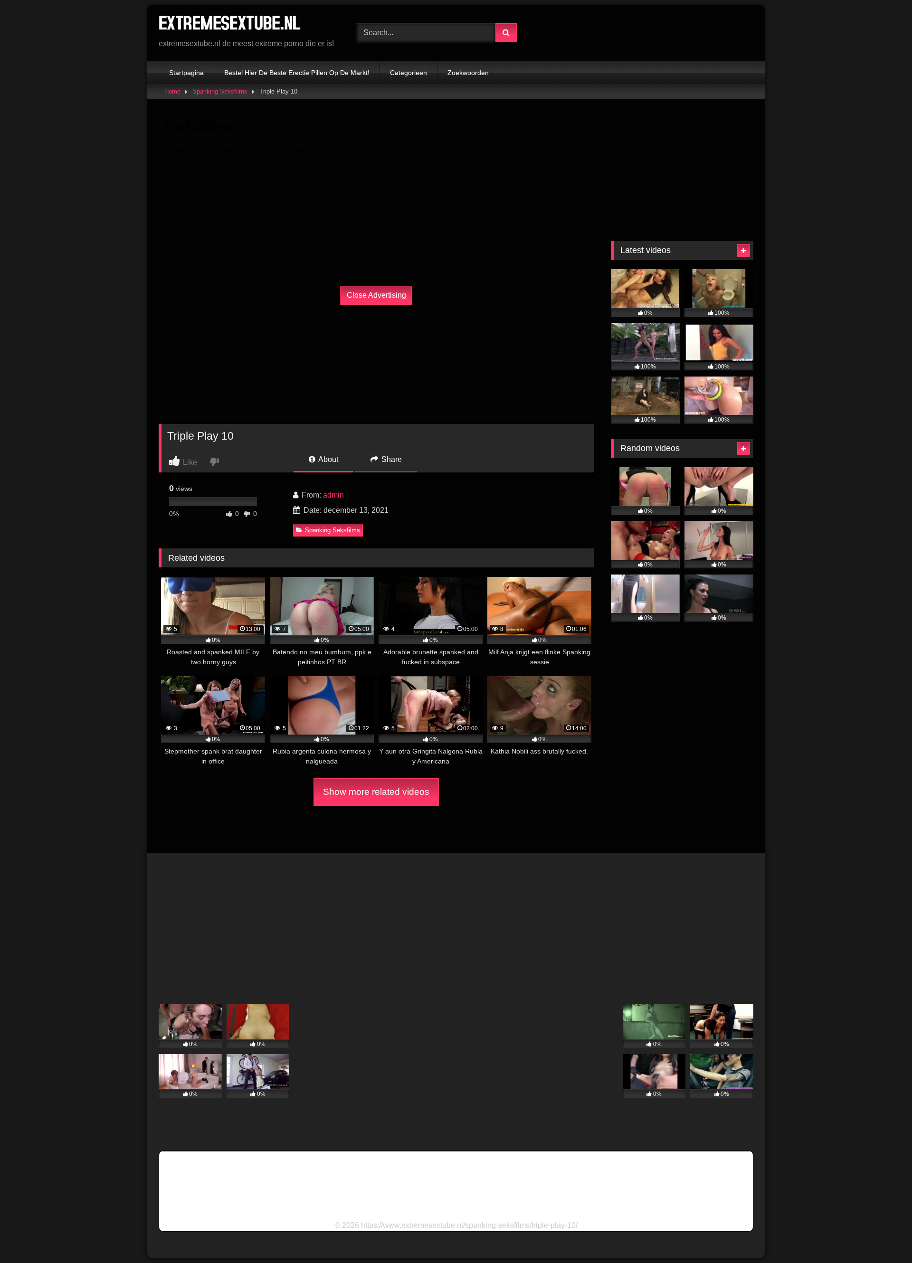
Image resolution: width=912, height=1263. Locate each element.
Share (391, 459)
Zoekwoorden (468, 72)
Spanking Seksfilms (219, 91)
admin (333, 495)
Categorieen (408, 72)
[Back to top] (882, 1234)
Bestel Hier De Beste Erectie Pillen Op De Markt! (297, 72)
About (327, 459)
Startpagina (186, 72)
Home (172, 91)
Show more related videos (376, 792)
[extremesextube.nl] (230, 25)
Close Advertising (376, 295)
